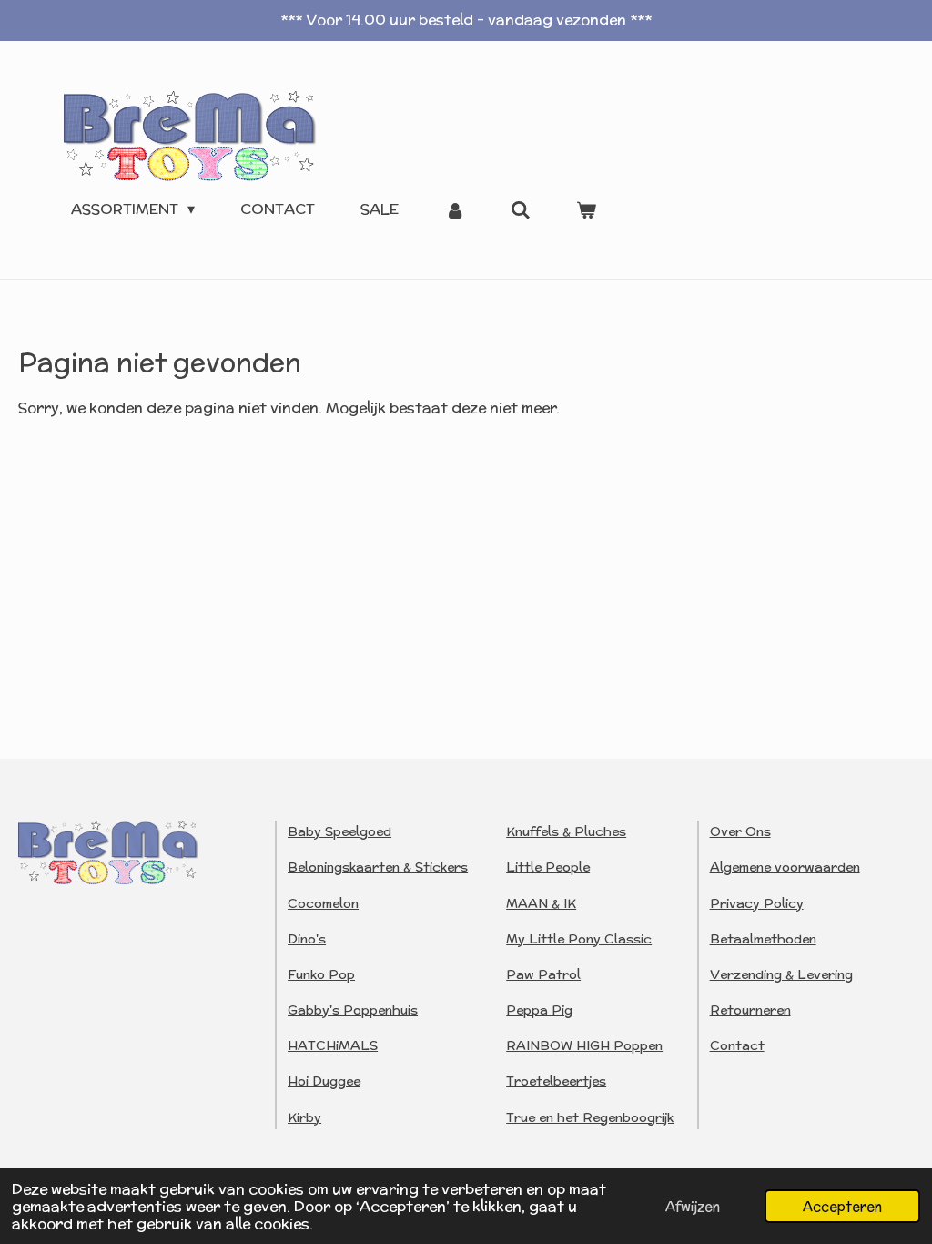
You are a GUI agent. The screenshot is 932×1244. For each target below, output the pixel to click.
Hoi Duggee (324, 1081)
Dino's (307, 939)
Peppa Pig (539, 1010)
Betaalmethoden (763, 939)
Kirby (304, 1117)
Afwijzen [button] (692, 1206)
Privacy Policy (757, 903)
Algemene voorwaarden (785, 867)
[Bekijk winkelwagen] (586, 210)
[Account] (454, 210)
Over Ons (740, 831)
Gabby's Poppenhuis (353, 1010)
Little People (548, 867)
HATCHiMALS (333, 1045)
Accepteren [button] (842, 1206)
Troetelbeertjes (556, 1081)
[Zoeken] (520, 210)
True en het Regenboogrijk (590, 1117)
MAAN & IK (541, 903)
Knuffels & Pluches (566, 831)
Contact (737, 1045)
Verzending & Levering (781, 974)
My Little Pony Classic (579, 939)
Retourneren (750, 1010)
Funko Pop (321, 974)
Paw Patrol (543, 974)
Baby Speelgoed (339, 831)
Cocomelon (323, 903)
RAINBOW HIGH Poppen (584, 1045)
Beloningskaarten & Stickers (378, 867)
